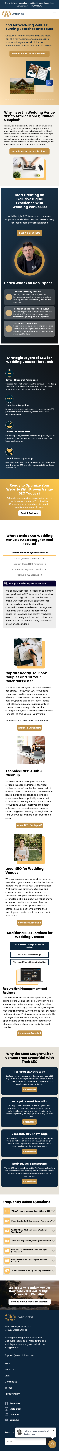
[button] (54, 13)
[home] (13, 14)
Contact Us (11, 1381)
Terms (8, 1387)
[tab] (29, 553)
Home (8, 1363)
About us (9, 1369)
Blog (7, 1375)
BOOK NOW (36, 6)
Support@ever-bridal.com (19, 1355)
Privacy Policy (12, 1394)
